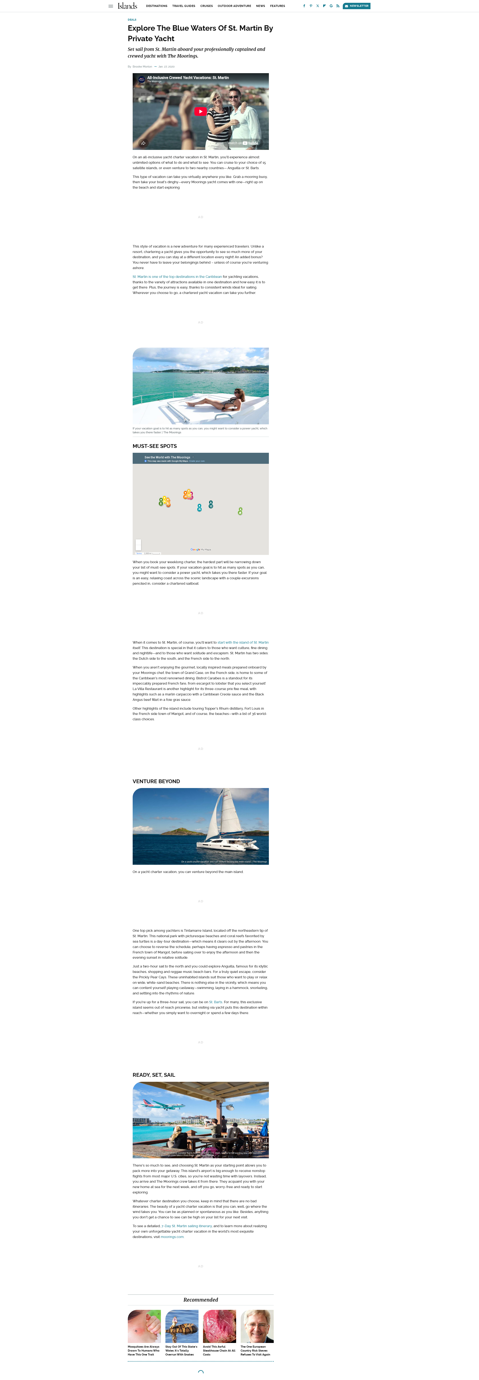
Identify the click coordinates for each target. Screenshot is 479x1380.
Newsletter (359, 5)
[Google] (331, 7)
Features (277, 6)
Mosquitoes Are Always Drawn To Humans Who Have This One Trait (143, 1350)
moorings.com (172, 1237)
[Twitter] (318, 7)
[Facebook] (304, 7)
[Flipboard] (324, 7)
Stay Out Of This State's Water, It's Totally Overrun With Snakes (181, 1350)
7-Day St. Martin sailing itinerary (186, 1226)
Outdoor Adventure (234, 6)
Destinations (156, 6)
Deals (132, 19)
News (260, 6)
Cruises (206, 6)
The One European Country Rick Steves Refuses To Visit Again (255, 1350)
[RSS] (338, 7)
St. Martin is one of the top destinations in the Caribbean (177, 277)
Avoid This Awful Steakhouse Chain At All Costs (219, 1350)
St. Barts (215, 1002)
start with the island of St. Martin (243, 642)
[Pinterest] (311, 7)
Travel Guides (183, 6)
